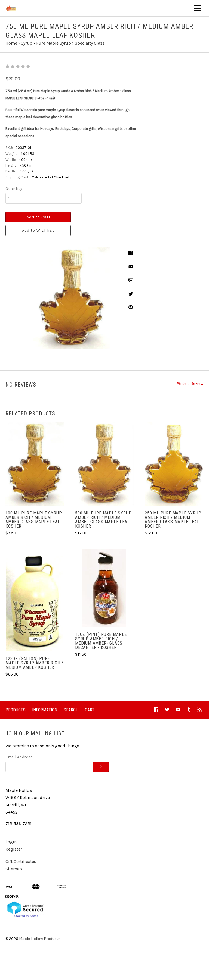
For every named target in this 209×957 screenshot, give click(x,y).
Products (15, 710)
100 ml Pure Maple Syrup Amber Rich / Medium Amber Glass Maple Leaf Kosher (33, 519)
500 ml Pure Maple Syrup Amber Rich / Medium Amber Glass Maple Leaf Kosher (103, 519)
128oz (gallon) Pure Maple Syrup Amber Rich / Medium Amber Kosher (34, 663)
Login (11, 841)
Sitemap (13, 868)
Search (71, 710)
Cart (89, 710)
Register (13, 849)
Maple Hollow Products (39, 938)
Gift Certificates (20, 861)
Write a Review (190, 383)
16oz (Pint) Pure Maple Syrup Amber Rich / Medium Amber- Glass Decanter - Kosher (101, 641)
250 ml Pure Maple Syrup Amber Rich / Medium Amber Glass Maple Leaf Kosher (173, 519)
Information (44, 710)
